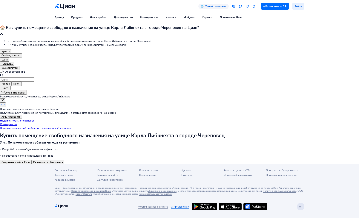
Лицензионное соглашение (162, 190)
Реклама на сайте (107, 175)
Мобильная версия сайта (153, 206)
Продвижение (147, 175)
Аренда (59, 17)
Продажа (76, 17)
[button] (179, 31)
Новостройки (98, 17)
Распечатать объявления (48, 162)
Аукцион (186, 170)
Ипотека (170, 17)
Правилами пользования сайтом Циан (91, 190)
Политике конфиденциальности (279, 190)
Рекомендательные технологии (155, 193)
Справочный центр (66, 170)
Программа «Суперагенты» (282, 170)
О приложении (180, 206)
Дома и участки (123, 17)
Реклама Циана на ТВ (237, 170)
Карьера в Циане (65, 179)
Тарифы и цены (64, 175)
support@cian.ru (84, 193)
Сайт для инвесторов (110, 179)
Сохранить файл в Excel (15, 162)
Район (16, 83)
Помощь (186, 175)
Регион (5, 83)
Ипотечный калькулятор (238, 175)
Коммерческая (149, 17)
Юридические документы (112, 170)
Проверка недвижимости (281, 175)
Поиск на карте (148, 170)
